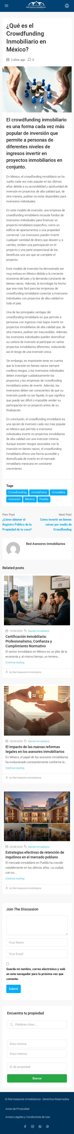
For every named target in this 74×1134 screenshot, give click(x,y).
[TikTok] (48, 1126)
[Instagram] (33, 1126)
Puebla (43, 499)
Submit (13, 989)
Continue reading (15, 662)
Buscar (37, 1078)
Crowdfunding (17, 492)
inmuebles (58, 492)
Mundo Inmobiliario (38, 630)
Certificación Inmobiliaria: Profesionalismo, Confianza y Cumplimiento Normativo (29, 641)
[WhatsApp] (41, 1126)
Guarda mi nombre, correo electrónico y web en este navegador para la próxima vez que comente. (35, 974)
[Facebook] (26, 1126)
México (30, 499)
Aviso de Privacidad (17, 1108)
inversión (14, 499)
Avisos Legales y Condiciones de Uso (28, 1117)
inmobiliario (39, 492)
